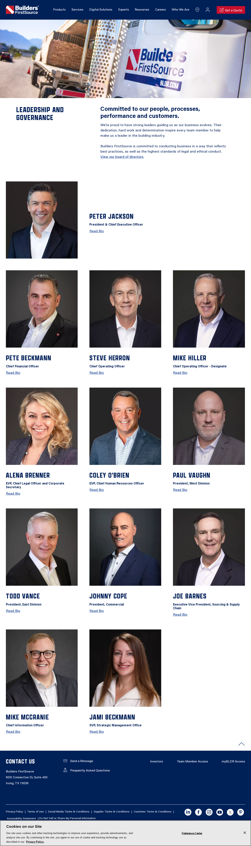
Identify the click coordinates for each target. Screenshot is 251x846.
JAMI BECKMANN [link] (115, 720)
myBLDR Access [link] (233, 761)
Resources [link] (142, 9)
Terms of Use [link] (35, 811)
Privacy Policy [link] (14, 811)
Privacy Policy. (35, 841)
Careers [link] (160, 9)
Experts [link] (123, 9)
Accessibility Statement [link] (21, 818)
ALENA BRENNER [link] (35, 480)
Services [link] (77, 9)
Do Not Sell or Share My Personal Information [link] (67, 818)
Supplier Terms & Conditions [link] (111, 811)
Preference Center (192, 833)
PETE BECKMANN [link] (28, 361)
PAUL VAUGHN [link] (191, 478)
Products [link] (59, 9)
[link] (22, 10)
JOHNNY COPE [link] (108, 599)
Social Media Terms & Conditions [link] (68, 811)
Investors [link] (156, 761)
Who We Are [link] (180, 9)
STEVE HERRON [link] (109, 361)
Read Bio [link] (96, 231)
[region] (125, 833)
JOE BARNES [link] (206, 601)
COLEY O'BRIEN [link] (116, 478)
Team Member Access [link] (192, 761)
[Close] (244, 832)
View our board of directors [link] (121, 157)
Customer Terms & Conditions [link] (152, 811)
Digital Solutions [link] (100, 9)
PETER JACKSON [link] (116, 219)
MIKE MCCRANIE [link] (27, 720)
